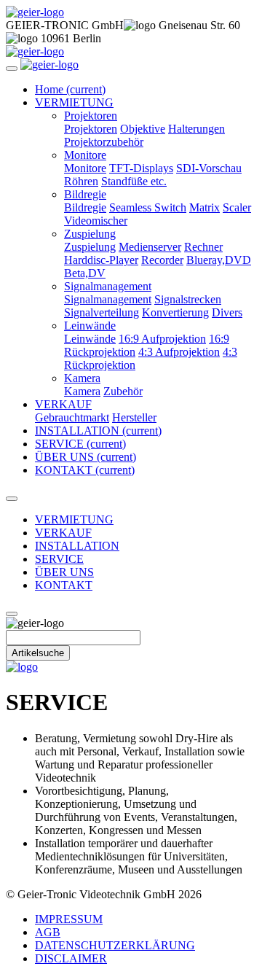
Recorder (162, 260)
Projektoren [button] (90, 115)
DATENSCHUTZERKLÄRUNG (115, 945)
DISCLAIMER (71, 958)
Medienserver (150, 247)
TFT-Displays (141, 168)
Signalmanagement (107, 299)
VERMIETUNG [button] (74, 102)
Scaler (237, 207)
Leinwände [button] (90, 325)
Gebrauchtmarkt (72, 417)
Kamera (82, 391)
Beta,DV (85, 273)
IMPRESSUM (69, 919)
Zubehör (123, 391)
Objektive (142, 128)
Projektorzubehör (103, 142)
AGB (47, 932)
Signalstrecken (187, 299)
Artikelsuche (38, 652)
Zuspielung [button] (90, 233)
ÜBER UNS (85, 457)
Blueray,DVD (218, 260)
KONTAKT (85, 470)
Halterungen (196, 128)
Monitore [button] (85, 155)
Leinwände (90, 338)
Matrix (204, 207)
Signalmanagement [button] (107, 286)
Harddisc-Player (101, 260)
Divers (227, 312)
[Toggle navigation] (11, 68)
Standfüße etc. (134, 181)
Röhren (81, 181)
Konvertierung (175, 312)
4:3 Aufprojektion (179, 352)
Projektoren (90, 128)
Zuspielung (90, 247)
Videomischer (95, 220)
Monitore (85, 168)
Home (70, 89)
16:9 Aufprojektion (162, 338)
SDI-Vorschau (209, 168)
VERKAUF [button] (63, 404)
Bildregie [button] (85, 194)
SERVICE (80, 443)
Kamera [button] (82, 378)
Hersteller (134, 417)
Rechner (203, 247)
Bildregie (85, 207)
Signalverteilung (101, 312)
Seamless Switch (147, 207)
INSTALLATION (98, 430)
